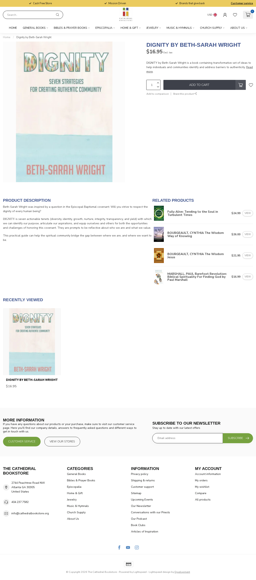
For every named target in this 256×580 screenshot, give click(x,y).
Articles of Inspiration (144, 531)
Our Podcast (139, 519)
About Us (237, 28)
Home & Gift (129, 28)
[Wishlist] (235, 15)
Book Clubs (138, 525)
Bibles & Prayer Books (70, 28)
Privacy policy (139, 474)
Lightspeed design (160, 572)
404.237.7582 (20, 502)
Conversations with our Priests (150, 512)
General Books (34, 28)
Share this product (183, 93)
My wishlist (202, 487)
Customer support (142, 487)
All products (203, 500)
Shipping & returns (143, 480)
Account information (208, 474)
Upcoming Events (142, 500)
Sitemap (136, 493)
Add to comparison (157, 93)
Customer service (242, 3)
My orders (201, 480)
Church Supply (211, 28)
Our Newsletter (141, 506)
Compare (200, 493)
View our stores (62, 441)
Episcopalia (103, 28)
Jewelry (152, 28)
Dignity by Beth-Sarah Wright (33, 37)
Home (13, 28)
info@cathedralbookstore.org (30, 513)
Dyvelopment (182, 572)
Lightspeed (140, 572)
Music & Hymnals (179, 28)
